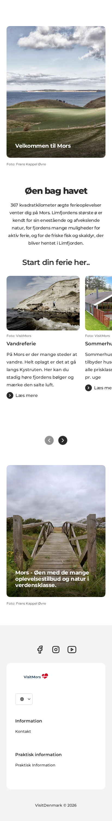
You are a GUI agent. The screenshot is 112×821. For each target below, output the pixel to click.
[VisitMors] (31, 676)
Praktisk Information (35, 765)
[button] (43, 366)
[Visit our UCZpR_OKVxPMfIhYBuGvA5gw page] (72, 649)
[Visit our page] (40, 649)
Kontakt (23, 731)
